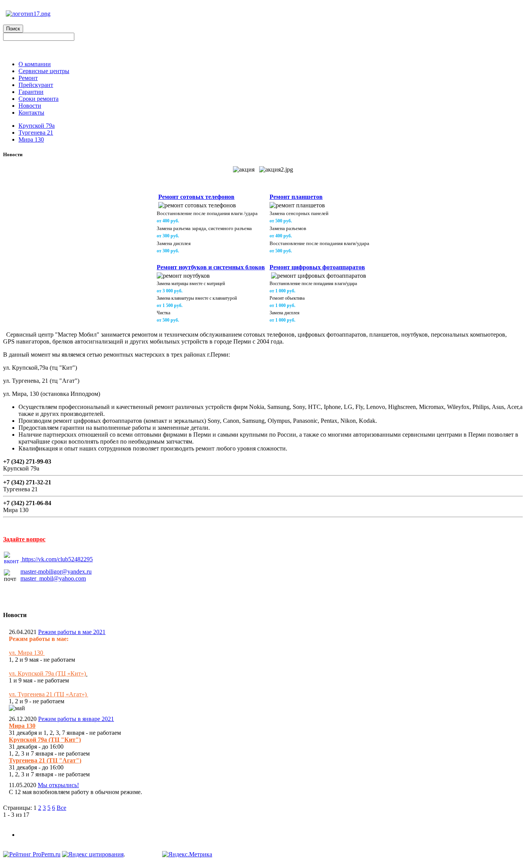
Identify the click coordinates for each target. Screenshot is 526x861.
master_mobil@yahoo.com (53, 578)
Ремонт (28, 78)
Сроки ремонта (38, 98)
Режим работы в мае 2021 (72, 632)
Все (61, 807)
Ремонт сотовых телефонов (196, 197)
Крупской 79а (36, 125)
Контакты (31, 112)
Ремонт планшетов (296, 197)
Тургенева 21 (35, 132)
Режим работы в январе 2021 (76, 719)
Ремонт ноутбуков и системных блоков (211, 267)
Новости (29, 105)
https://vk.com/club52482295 (57, 559)
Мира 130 (31, 139)
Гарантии (31, 91)
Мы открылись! (58, 785)
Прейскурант (35, 85)
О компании (34, 64)
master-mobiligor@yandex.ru (56, 571)
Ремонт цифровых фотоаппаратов (317, 267)
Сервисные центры (43, 71)
